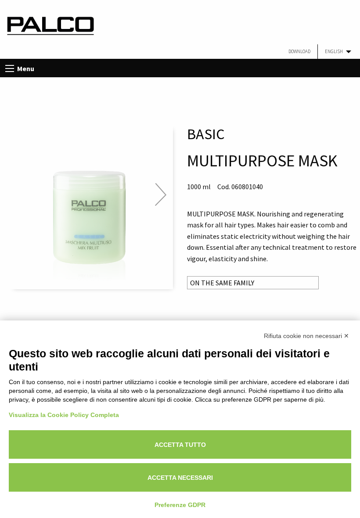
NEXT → (160, 194)
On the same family (222, 282)
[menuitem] (299, 51)
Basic (206, 134)
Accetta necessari (180, 477)
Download (299, 51)
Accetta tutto (180, 444)
